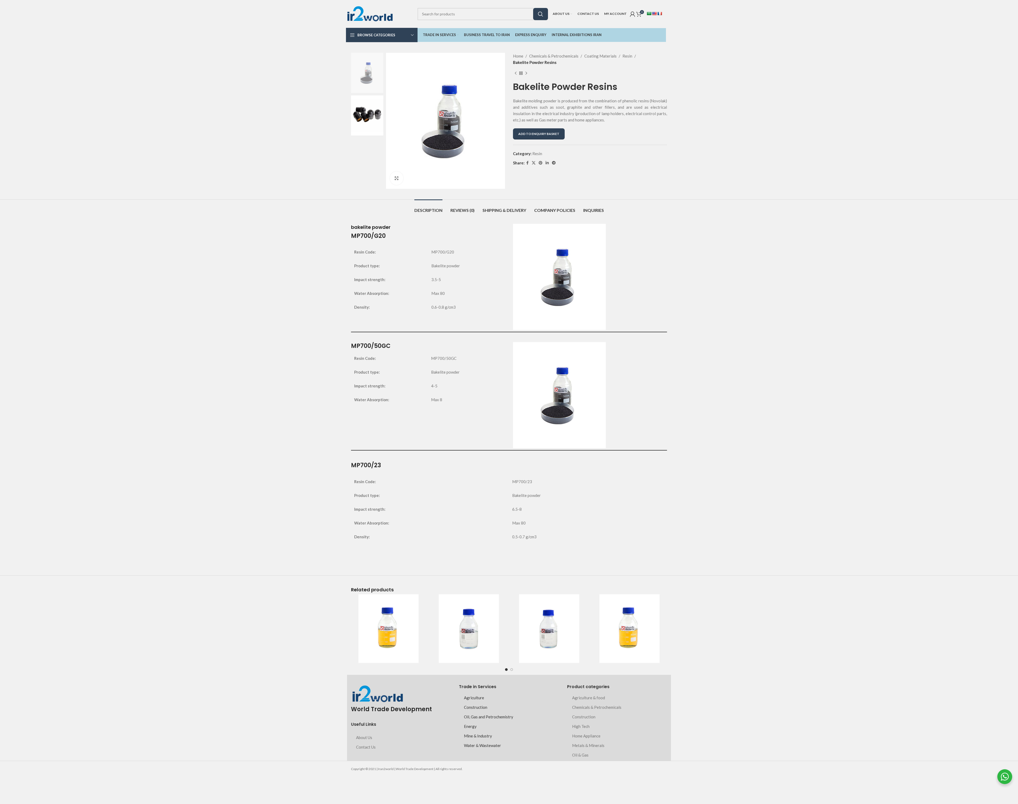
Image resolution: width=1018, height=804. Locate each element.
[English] (654, 13)
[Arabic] (649, 13)
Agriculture (474, 697)
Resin (627, 56)
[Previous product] (515, 73)
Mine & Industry (478, 735)
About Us (364, 737)
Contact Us (366, 747)
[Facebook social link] (527, 163)
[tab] (428, 207)
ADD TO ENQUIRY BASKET (538, 134)
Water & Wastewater (482, 745)
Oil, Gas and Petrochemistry (488, 716)
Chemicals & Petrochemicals (553, 56)
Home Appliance (586, 735)
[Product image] (388, 628)
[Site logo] (370, 13)
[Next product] (526, 73)
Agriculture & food (588, 697)
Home (518, 56)
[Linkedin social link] (547, 163)
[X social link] (533, 163)
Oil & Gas (580, 755)
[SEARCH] (540, 14)
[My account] (632, 14)
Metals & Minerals (588, 745)
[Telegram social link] (553, 163)
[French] (659, 13)
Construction (475, 707)
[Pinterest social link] (540, 163)
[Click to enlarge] (396, 178)
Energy (470, 726)
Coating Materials (600, 56)
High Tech (581, 726)
